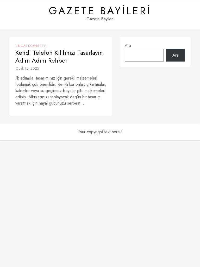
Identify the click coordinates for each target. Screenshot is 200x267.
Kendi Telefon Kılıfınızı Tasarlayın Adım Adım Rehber (59, 56)
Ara (128, 45)
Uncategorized (31, 46)
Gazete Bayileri (100, 10)
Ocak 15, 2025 (27, 68)
